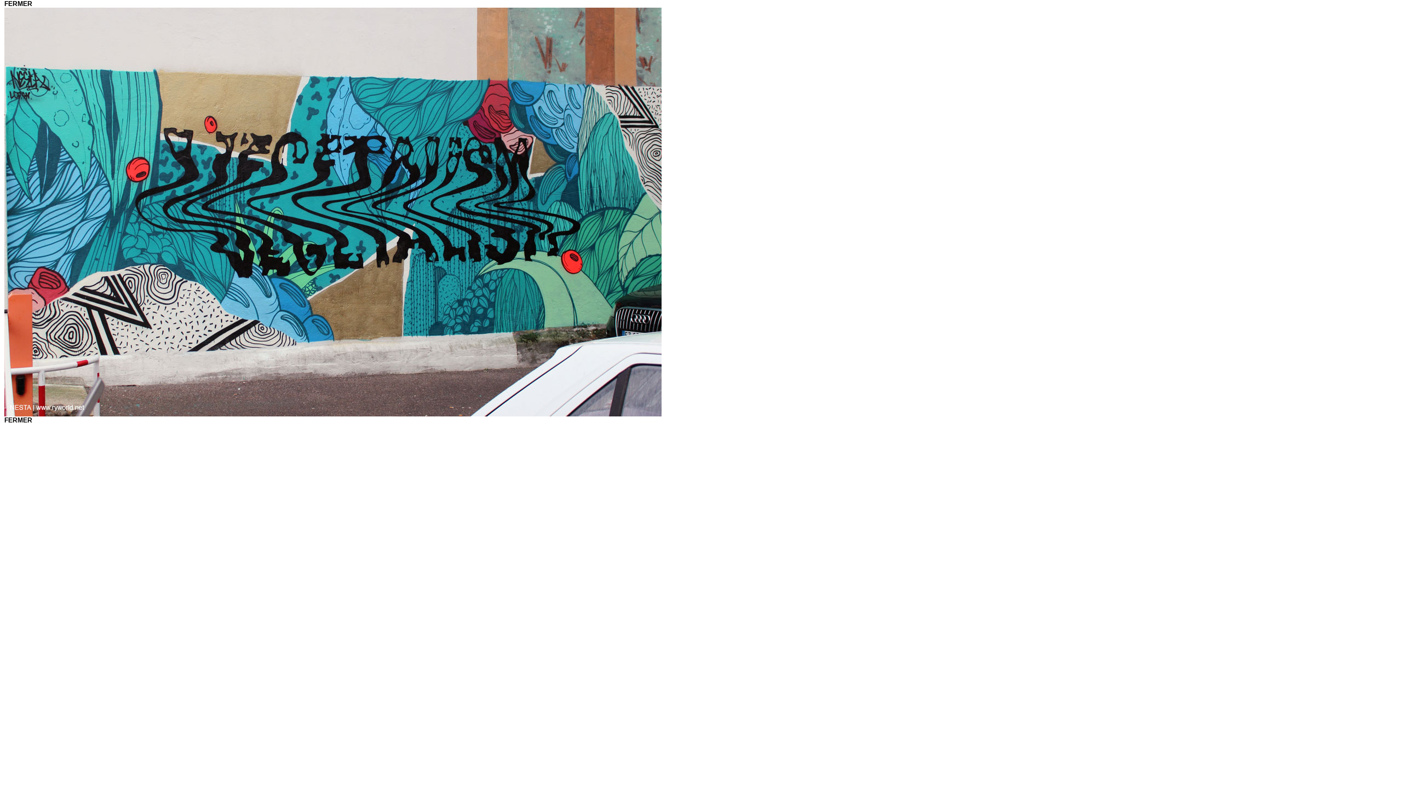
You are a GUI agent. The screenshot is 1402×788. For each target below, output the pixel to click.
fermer (18, 4)
